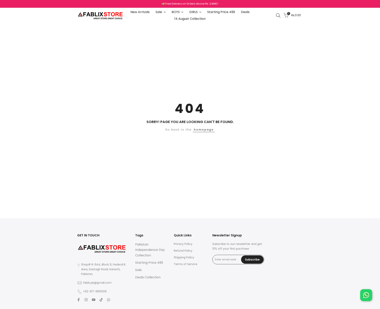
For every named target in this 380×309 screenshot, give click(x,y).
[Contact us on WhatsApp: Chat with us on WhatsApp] (366, 295)
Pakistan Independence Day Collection (150, 249)
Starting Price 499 (149, 262)
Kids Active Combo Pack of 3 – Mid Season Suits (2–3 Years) (47, 290)
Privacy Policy (183, 244)
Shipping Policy (184, 257)
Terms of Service (185, 264)
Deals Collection (148, 277)
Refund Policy (183, 251)
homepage (204, 130)
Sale (138, 270)
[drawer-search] (278, 15)
